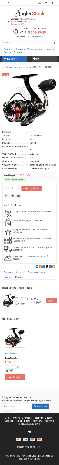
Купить (33, 188)
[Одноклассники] (40, 266)
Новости (49, 49)
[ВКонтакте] (37, 266)
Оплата (16, 418)
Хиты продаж (34, 49)
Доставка (27, 418)
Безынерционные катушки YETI (21, 67)
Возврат (9, 421)
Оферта (48, 418)
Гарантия (8, 277)
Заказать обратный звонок (29, 36)
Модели (19, 277)
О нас (8, 418)
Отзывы (18, 52)
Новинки (20, 49)
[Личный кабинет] (53, 2)
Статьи (7, 52)
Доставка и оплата (36, 272)
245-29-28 (33, 32)
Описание (8, 272)
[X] (47, 266)
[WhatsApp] (53, 266)
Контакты (38, 421)
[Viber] (50, 266)
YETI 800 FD (21, 297)
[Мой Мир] (43, 266)
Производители (23, 421)
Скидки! (8, 49)
